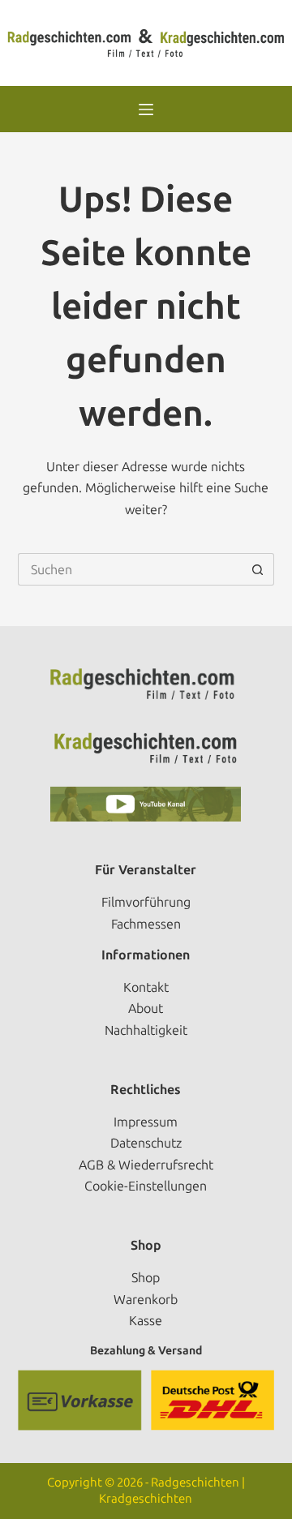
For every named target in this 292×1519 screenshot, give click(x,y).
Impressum (146, 1122)
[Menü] (146, 109)
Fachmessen (146, 924)
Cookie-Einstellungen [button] (145, 1186)
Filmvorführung (146, 902)
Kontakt (146, 987)
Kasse (145, 1320)
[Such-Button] (258, 569)
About (145, 1008)
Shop (145, 1277)
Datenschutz (146, 1143)
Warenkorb (146, 1299)
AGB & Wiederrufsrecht (146, 1165)
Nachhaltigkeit (146, 1030)
